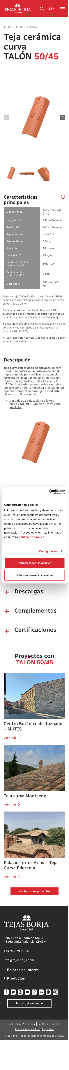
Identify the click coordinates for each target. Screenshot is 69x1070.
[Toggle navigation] (62, 8)
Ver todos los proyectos (34, 891)
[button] (62, 117)
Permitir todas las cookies (34, 562)
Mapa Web (48, 1029)
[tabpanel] (34, 248)
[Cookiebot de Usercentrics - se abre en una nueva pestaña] (49, 491)
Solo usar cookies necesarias (34, 575)
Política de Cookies (49, 1024)
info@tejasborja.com (19, 960)
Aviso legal (29, 1024)
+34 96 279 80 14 (16, 951)
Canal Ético (14, 1024)
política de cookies (32, 537)
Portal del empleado (29, 1003)
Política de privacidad (27, 1029)
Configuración (48, 551)
